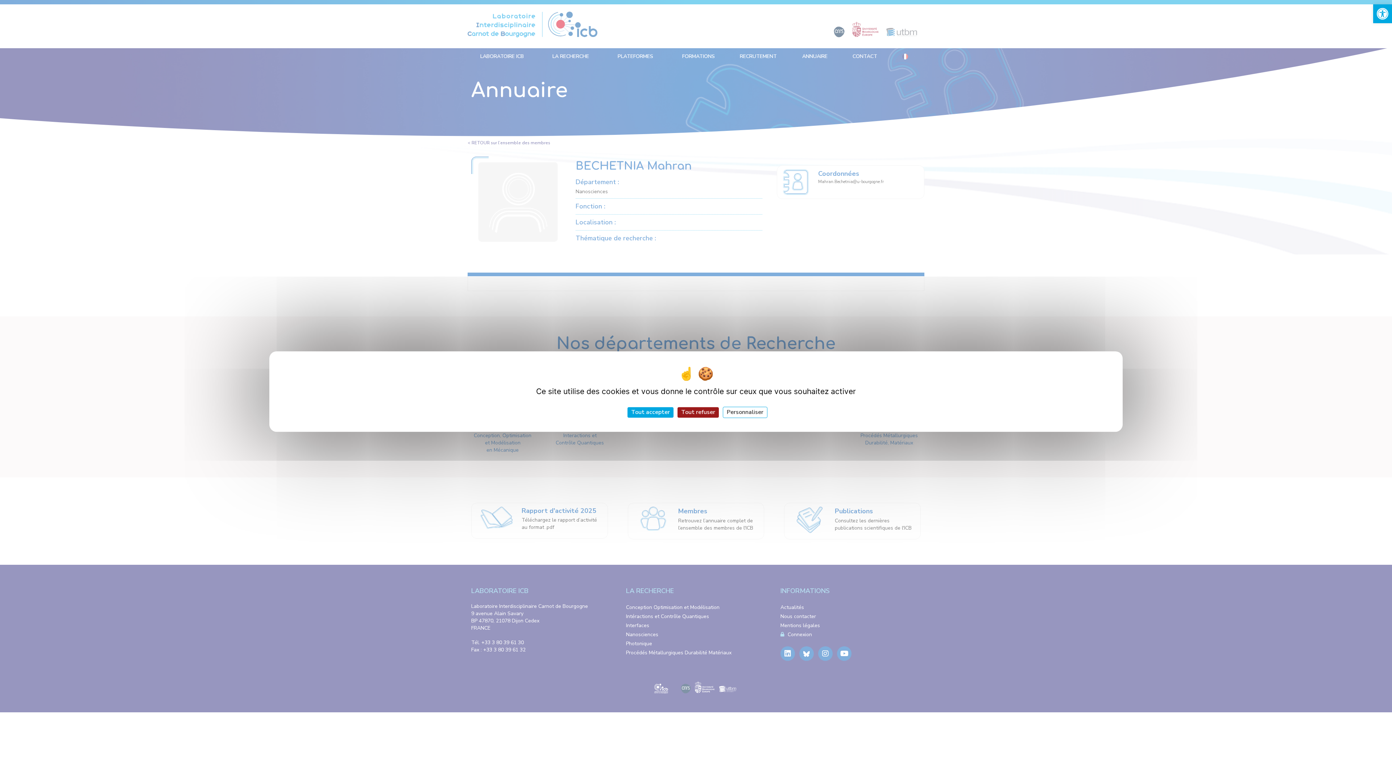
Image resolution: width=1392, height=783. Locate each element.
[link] (1382, 13)
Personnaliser (745, 412)
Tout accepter (650, 412)
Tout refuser (698, 412)
